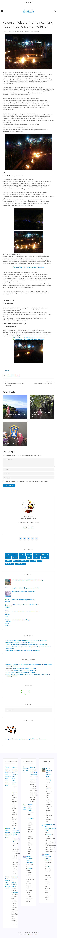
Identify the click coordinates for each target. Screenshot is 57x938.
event (28, 554)
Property (8, 560)
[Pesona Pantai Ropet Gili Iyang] (15, 407)
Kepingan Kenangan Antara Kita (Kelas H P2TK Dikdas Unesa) (34, 770)
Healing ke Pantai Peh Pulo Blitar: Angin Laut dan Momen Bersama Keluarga (26, 644)
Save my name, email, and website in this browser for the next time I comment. (26, 481)
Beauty (7, 554)
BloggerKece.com (33, 934)
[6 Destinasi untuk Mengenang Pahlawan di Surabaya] (15, 434)
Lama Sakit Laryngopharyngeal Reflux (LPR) (23, 599)
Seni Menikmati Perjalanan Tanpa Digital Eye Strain (20, 642)
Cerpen (14, 554)
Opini (28, 557)
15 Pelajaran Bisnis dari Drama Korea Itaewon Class (26, 611)
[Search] (55, 11)
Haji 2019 (44, 554)
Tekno (32, 560)
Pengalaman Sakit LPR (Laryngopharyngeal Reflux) (25, 588)
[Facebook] (24, 2)
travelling (7, 370)
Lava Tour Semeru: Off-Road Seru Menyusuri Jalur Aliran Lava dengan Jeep (26, 640)
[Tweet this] (13, 375)
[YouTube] (31, 2)
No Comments (35, 31)
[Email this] (5, 375)
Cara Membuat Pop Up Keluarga (21, 620)
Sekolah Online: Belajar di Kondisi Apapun (25, 670)
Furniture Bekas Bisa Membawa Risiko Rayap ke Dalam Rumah (23, 650)
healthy (14, 557)
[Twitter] (26, 2)
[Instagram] (33, 2)
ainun (7, 672)
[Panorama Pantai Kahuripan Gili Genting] (42, 407)
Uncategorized (25, 31)
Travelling (8, 563)
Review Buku (24, 560)
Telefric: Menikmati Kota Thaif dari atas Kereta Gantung (27, 580)
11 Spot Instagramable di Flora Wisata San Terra (26, 604)
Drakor (21, 554)
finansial (36, 554)
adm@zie (16, 31)
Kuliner (21, 557)
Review (15, 560)
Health (7, 557)
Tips (38, 560)
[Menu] (1, 11)
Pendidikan (43, 557)
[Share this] (9, 375)
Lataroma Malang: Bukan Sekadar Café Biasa (23, 668)
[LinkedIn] (28, 2)
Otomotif (36, 557)
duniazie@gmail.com (28, 528)
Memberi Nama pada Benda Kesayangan (23, 591)
